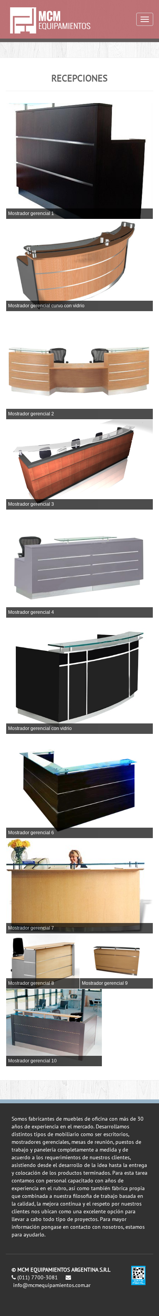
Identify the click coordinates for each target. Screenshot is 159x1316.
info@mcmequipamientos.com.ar (52, 1285)
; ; (30, 159)
